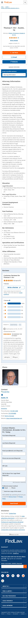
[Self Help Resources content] (25, 596)
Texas (2, 6)
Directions (4, 408)
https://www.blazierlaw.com (14, 418)
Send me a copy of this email (12, 491)
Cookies (23, 614)
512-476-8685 (12, 413)
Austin (7, 6)
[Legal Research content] (25, 600)
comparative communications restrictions (13, 530)
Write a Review (14, 40)
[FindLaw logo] (9, 2)
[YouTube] (7, 575)
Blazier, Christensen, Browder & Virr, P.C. (10, 8)
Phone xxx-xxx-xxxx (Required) (11, 458)
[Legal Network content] (25, 605)
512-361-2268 (14, 411)
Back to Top (15, 534)
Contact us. (16, 553)
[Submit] (25, 566)
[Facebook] (2, 575)
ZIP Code (4, 466)
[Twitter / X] (12, 575)
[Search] (25, 2)
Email (6, 488)
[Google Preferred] (2, 580)
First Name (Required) (8, 435)
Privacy (9, 614)
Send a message (9, 416)
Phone (13, 488)
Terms (3, 614)
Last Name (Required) (8, 443)
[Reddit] (23, 575)
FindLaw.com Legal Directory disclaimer (12, 522)
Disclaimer (15, 614)
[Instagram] (18, 575)
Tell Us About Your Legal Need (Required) (11, 474)
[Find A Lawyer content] (25, 591)
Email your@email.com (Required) (12, 450)
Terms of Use (12, 497)
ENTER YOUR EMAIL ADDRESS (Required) (11, 563)
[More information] (9, 300)
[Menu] (2, 2)
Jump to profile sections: (9, 71)
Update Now (12, 513)
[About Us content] (25, 586)
